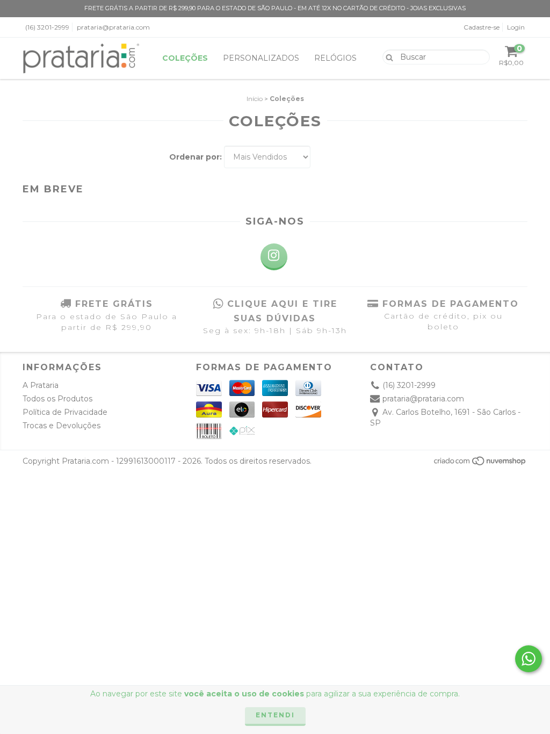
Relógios (335, 58)
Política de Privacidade (65, 412)
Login (516, 27)
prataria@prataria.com (113, 27)
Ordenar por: (195, 157)
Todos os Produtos (57, 399)
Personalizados (261, 58)
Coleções (185, 58)
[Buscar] (387, 56)
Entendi (275, 715)
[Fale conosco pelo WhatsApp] (528, 658)
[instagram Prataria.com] (273, 256)
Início (255, 99)
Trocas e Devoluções (61, 425)
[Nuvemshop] (480, 464)
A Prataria (41, 385)
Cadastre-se (482, 27)
